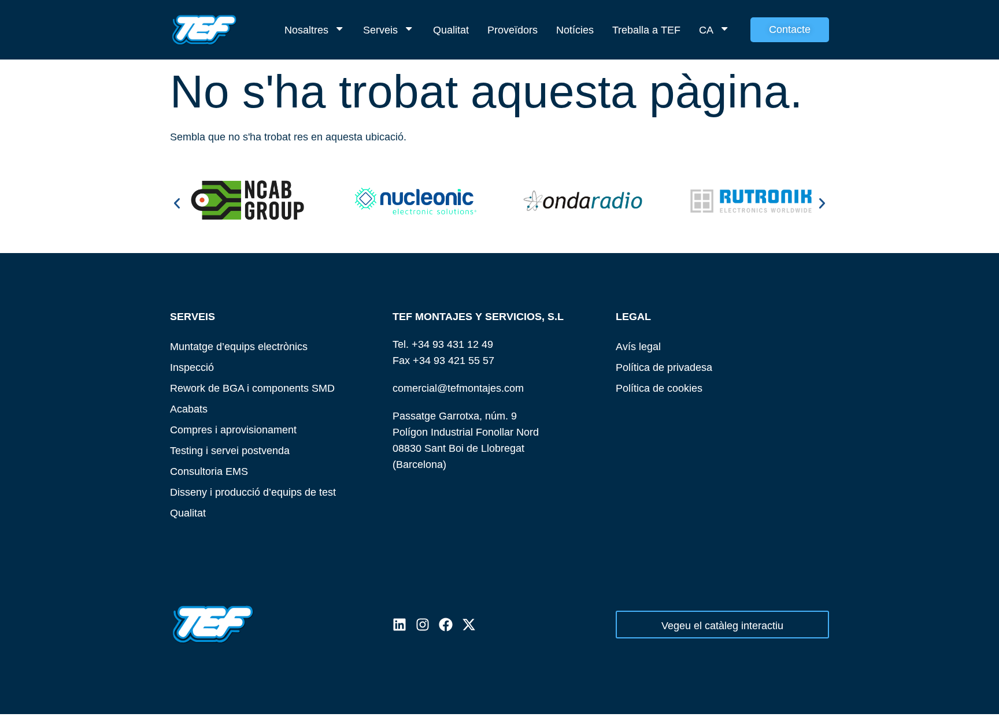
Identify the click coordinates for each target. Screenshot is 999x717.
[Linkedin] (399, 624)
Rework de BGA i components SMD (252, 388)
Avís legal (638, 346)
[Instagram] (423, 624)
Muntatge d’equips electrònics (239, 346)
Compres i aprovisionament (233, 429)
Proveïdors (512, 30)
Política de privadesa (664, 367)
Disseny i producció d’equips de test (253, 492)
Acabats (189, 409)
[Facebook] (446, 624)
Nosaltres (306, 30)
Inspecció (192, 367)
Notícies (575, 30)
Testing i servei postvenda (230, 450)
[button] (177, 203)
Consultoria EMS (209, 471)
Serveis (380, 30)
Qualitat (451, 30)
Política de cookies (659, 388)
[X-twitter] (469, 624)
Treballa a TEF (646, 30)
